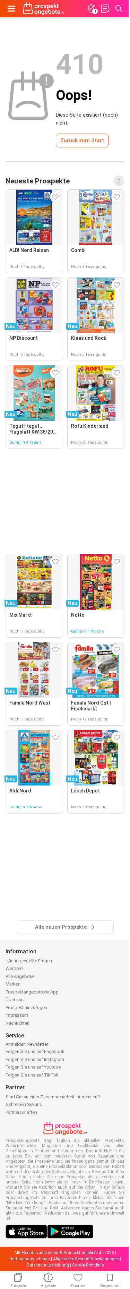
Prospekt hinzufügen (26, 1007)
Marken (13, 984)
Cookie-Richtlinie (88, 1265)
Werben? (15, 968)
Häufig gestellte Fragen (29, 960)
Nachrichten (17, 1023)
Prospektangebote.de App (32, 992)
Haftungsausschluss (29, 1258)
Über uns (15, 999)
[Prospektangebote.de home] (43, 8)
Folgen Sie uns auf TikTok (32, 1075)
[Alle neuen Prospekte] (118, 181)
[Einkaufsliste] (105, 8)
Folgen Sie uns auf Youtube (33, 1067)
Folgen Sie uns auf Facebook (35, 1051)
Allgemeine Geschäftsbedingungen (86, 1258)
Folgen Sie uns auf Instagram (35, 1059)
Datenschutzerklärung (48, 1265)
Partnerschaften (21, 1112)
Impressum (17, 1015)
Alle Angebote (20, 976)
